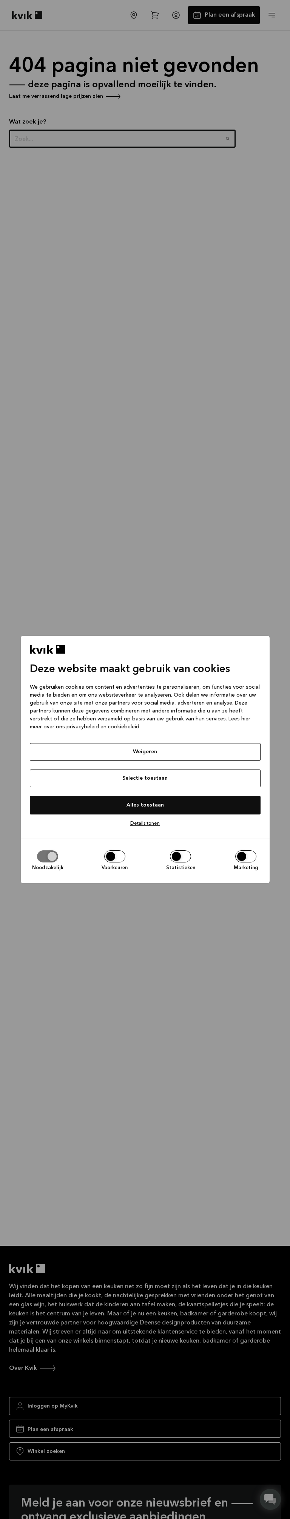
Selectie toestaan (145, 778)
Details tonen (145, 823)
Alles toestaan (145, 805)
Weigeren (145, 751)
